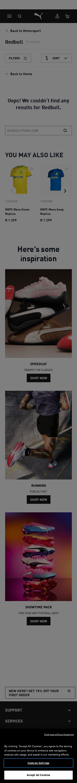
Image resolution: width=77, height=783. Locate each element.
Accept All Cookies (38, 775)
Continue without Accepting (59, 734)
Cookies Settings (38, 763)
